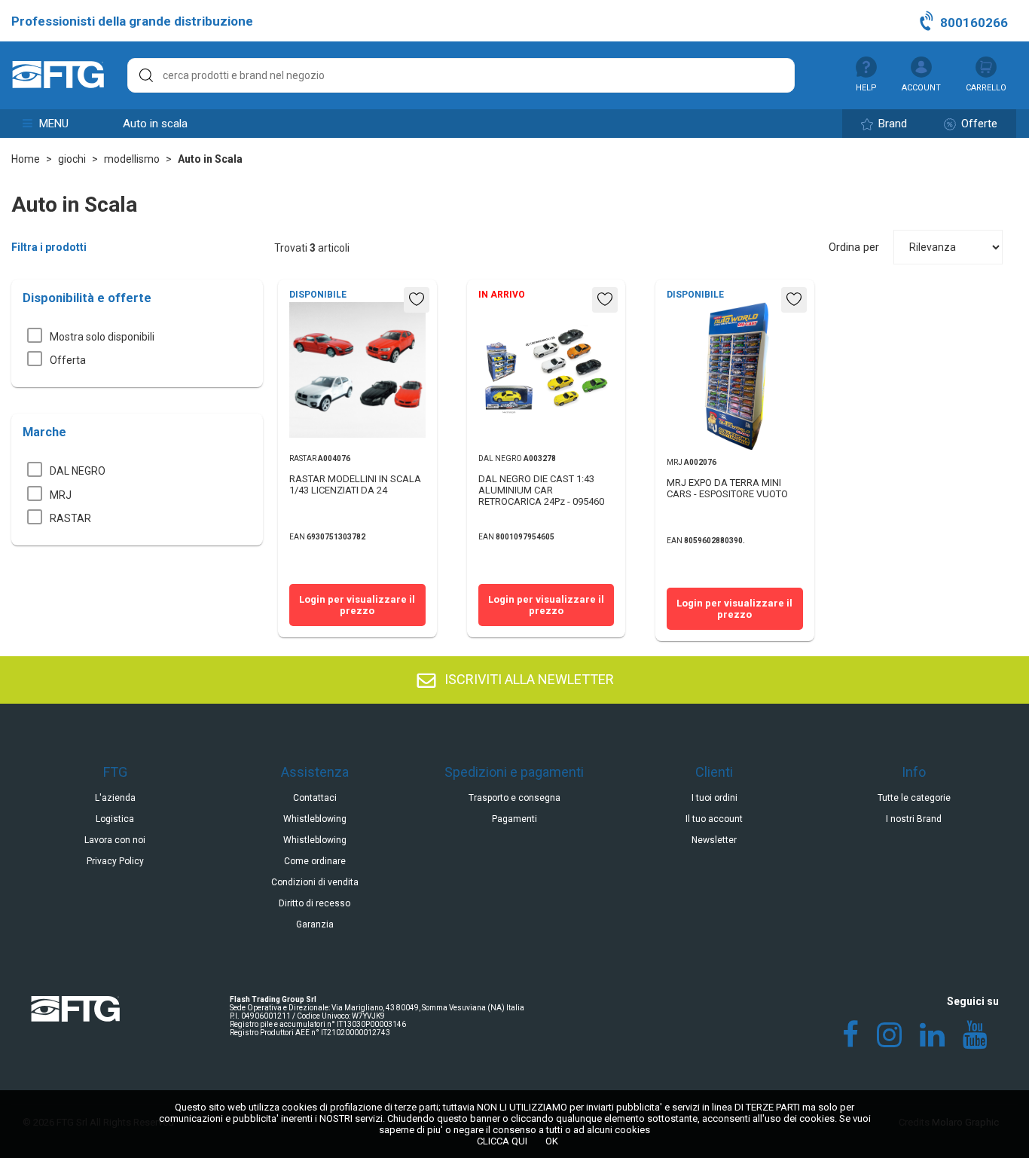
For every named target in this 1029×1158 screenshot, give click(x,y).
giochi (72, 159)
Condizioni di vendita (315, 882)
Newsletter (714, 840)
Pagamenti (514, 819)
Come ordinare (315, 861)
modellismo (132, 159)
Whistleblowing (315, 819)
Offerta (68, 360)
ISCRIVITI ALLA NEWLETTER (527, 679)
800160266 (972, 22)
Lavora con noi (114, 840)
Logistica (115, 819)
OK (551, 1141)
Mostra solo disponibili (102, 337)
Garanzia (315, 924)
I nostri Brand (914, 819)
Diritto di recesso (314, 903)
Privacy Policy (115, 861)
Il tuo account (714, 819)
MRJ (61, 495)
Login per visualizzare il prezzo (357, 605)
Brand (891, 123)
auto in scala (155, 123)
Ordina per (854, 247)
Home (25, 159)
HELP (866, 88)
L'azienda (115, 798)
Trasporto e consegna (514, 798)
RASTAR (70, 518)
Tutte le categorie (914, 798)
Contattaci (315, 798)
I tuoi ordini (714, 798)
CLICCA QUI (502, 1141)
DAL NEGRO (77, 471)
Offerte (977, 123)
